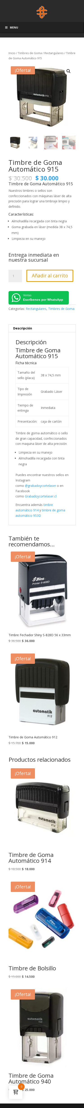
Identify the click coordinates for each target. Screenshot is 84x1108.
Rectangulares (54, 53)
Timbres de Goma (30, 53)
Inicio (12, 53)
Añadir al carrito (50, 275)
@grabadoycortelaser (40, 485)
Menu (14, 27)
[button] (69, 71)
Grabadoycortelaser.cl (40, 496)
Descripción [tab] (22, 328)
